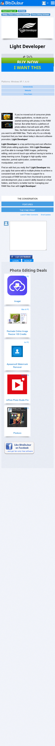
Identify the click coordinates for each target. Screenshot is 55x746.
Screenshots (28, 86)
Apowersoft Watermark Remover (17, 365)
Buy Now (27, 62)
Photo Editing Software (40, 14)
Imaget (17, 301)
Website (28, 90)
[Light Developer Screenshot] (7, 116)
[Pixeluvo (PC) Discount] (17, 416)
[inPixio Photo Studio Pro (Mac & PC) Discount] (17, 383)
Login (16, 260)
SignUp (28, 260)
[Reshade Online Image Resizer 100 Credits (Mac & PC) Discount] (17, 317)
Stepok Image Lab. (9, 11)
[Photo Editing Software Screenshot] (7, 124)
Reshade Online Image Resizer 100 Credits (17, 332)
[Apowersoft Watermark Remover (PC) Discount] (17, 350)
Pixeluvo (17, 432)
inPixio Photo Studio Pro (17, 399)
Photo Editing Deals (28, 270)
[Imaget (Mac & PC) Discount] (17, 284)
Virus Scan (28, 94)
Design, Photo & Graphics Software (15, 14)
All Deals (22, 11)
